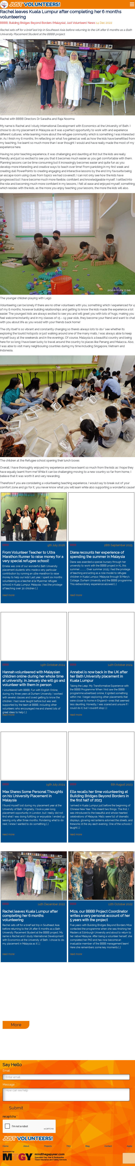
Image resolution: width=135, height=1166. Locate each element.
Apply (129, 1146)
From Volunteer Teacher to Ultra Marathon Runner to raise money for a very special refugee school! (32, 556)
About (26, 1146)
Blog (87, 1146)
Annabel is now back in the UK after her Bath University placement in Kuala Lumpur (99, 676)
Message (9, 1084)
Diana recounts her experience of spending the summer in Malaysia (97, 554)
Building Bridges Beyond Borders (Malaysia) (37, 23)
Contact (108, 1146)
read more (8, 595)
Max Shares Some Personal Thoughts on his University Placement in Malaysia (32, 796)
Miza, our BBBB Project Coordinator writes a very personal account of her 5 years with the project (100, 915)
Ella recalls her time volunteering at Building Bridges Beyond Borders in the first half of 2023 (99, 796)
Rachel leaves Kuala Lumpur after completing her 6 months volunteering (30, 915)
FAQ (68, 1146)
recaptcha (10, 1116)
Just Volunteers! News (81, 23)
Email (7, 1070)
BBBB (4, 23)
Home (5, 1146)
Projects (48, 1146)
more (16, 1024)
